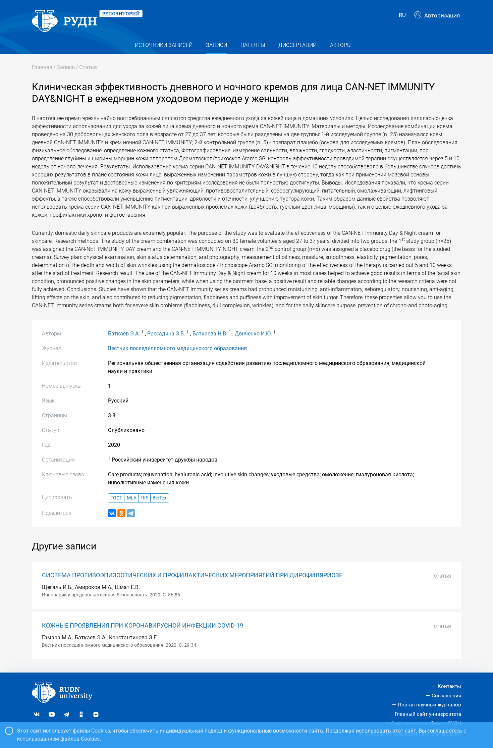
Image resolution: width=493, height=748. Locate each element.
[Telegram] (131, 513)
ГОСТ (116, 498)
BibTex (159, 498)
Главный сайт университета (428, 714)
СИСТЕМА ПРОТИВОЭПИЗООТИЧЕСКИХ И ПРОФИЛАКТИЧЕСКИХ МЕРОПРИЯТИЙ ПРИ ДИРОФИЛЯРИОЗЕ (192, 575)
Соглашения (446, 696)
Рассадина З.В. (166, 333)
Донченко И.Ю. (253, 333)
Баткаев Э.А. (124, 333)
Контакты (449, 686)
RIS (144, 498)
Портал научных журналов (429, 705)
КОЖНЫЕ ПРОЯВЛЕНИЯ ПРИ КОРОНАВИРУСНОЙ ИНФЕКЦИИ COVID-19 (142, 625)
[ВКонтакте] (112, 513)
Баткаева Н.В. (210, 333)
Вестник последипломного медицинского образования (177, 348)
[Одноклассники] (121, 513)
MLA (131, 498)
